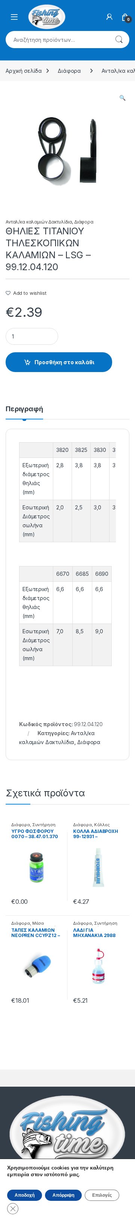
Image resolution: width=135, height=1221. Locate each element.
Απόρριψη (63, 1195)
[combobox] (57, 39)
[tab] (24, 412)
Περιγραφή (24, 409)
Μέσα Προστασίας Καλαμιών (35, 925)
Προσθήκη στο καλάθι (64, 362)
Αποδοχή (24, 1195)
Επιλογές (102, 1195)
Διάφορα (69, 71)
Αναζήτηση (118, 39)
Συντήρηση (44, 824)
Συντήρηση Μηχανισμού (95, 925)
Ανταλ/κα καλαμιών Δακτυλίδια (39, 222)
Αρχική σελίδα (24, 71)
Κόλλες (102, 824)
